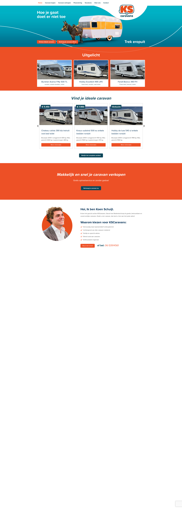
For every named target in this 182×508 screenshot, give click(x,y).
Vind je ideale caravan (46, 42)
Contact (106, 3)
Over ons (97, 3)
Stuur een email (87, 246)
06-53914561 (112, 245)
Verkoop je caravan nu (91, 188)
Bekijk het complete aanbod (91, 155)
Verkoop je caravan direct (67, 42)
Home (40, 3)
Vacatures (88, 3)
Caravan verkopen (64, 3)
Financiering (78, 3)
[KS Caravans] (126, 11)
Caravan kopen (50, 3)
